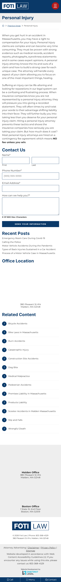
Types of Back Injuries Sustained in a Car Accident (29, 249)
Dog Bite (13, 367)
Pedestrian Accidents (19, 385)
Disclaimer (33, 547)
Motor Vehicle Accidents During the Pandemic (27, 246)
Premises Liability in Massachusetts (27, 393)
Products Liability (17, 402)
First (4, 165)
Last (34, 165)
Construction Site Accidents (23, 358)
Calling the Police (11, 242)
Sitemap (30, 550)
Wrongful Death (17, 428)
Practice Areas (14, 26)
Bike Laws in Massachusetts (23, 332)
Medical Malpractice (19, 376)
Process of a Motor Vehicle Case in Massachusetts (28, 253)
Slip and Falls (15, 420)
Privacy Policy (48, 547)
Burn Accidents (16, 341)
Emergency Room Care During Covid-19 (23, 238)
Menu (55, 7)
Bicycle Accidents (17, 323)
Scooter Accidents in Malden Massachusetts (32, 411)
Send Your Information (30, 224)
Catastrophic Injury (18, 349)
